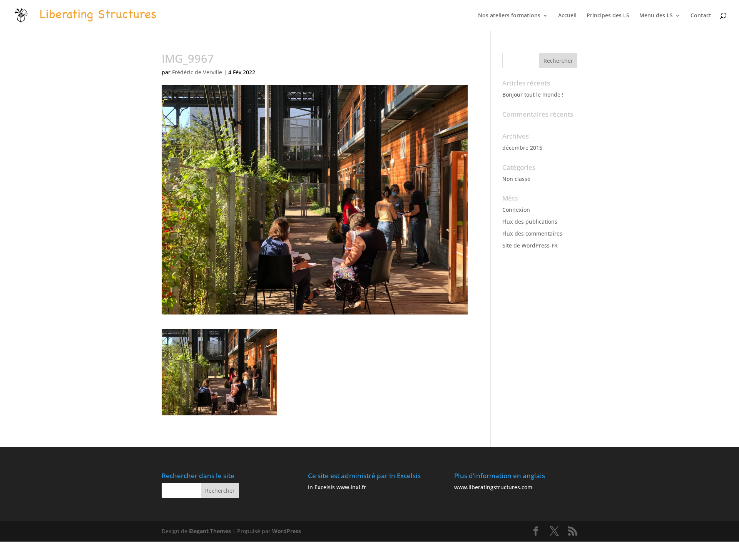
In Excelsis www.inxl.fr (337, 487)
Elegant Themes (210, 531)
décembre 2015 (522, 147)
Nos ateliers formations (509, 16)
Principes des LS (608, 16)
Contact (701, 16)
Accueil (567, 16)
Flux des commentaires (532, 233)
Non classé (516, 178)
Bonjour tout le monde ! (532, 94)
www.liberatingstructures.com (493, 487)
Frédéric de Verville (197, 72)
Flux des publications (529, 221)
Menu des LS (656, 16)
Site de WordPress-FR (530, 245)
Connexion (516, 209)
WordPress (286, 531)
